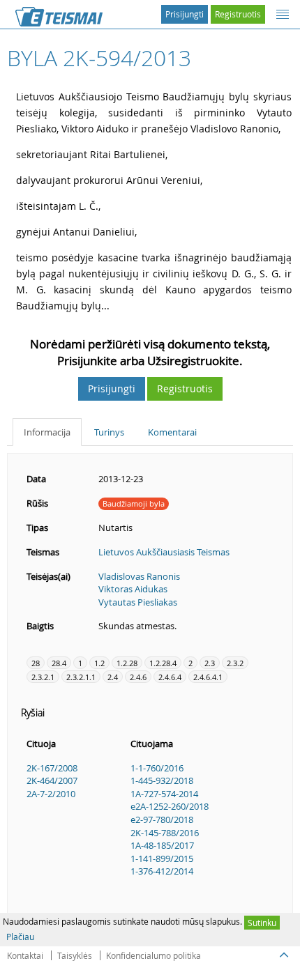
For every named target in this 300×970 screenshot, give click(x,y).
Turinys (109, 432)
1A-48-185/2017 (162, 845)
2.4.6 (138, 677)
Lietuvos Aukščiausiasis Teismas (164, 552)
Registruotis (238, 14)
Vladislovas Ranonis (139, 576)
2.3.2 (235, 663)
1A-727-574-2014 (164, 793)
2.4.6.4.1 (208, 677)
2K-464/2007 (52, 780)
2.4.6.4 (169, 677)
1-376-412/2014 (161, 871)
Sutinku (262, 922)
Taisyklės (74, 955)
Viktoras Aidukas (132, 589)
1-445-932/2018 (161, 780)
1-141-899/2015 (161, 858)
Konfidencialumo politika (153, 955)
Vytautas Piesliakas (137, 602)
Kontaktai (25, 955)
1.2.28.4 (163, 663)
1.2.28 (127, 663)
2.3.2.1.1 (81, 677)
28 (35, 663)
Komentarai (172, 432)
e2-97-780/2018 (161, 819)
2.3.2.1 (42, 677)
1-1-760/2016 (156, 768)
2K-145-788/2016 (164, 832)
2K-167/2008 (52, 768)
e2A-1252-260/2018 (169, 806)
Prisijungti (184, 14)
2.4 (112, 677)
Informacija (47, 432)
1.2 (99, 663)
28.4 (59, 663)
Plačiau (20, 936)
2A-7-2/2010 (51, 793)
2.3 (209, 663)
